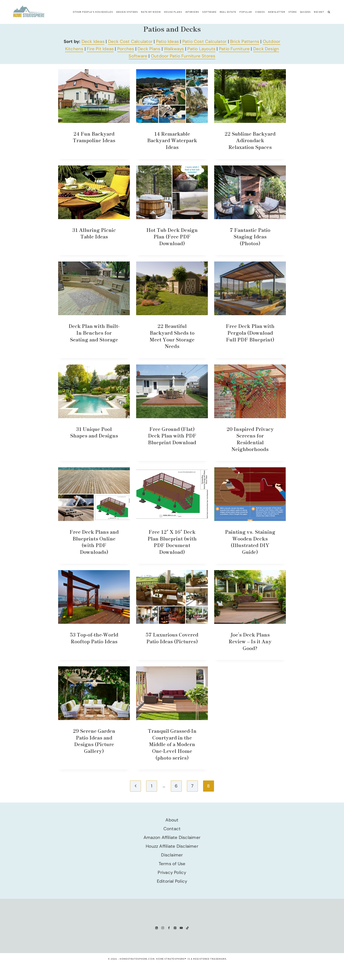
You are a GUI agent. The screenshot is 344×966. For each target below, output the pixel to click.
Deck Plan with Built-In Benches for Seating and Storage (93, 332)
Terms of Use (172, 864)
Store (292, 12)
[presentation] (94, 96)
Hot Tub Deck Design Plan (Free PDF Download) (172, 236)
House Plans (173, 12)
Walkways (174, 49)
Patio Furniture (234, 49)
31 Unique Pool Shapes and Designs (94, 432)
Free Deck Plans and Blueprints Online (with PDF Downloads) (94, 541)
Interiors (192, 12)
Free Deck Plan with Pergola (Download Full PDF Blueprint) (250, 332)
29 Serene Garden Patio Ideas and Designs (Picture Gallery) (94, 740)
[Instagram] (163, 928)
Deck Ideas (93, 41)
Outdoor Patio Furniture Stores (183, 56)
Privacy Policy (172, 872)
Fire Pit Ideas (100, 49)
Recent (319, 12)
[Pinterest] (175, 928)
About (171, 820)
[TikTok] (187, 928)
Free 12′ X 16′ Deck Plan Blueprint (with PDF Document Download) (172, 541)
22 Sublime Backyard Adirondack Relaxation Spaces (250, 140)
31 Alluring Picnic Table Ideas (94, 233)
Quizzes (305, 12)
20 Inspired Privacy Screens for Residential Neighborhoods (250, 438)
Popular (245, 12)
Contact (172, 829)
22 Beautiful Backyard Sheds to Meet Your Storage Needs (172, 335)
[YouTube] (181, 928)
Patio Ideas (167, 41)
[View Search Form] (329, 12)
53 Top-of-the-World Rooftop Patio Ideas (94, 638)
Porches (125, 49)
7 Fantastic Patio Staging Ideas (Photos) (250, 236)
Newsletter (276, 12)
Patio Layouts (201, 49)
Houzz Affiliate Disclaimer (172, 846)
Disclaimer (172, 855)
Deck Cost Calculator (130, 41)
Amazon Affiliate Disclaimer (172, 837)
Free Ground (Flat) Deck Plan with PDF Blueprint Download (172, 435)
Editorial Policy (172, 881)
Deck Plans (149, 49)
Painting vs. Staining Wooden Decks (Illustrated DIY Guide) (250, 541)
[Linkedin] (156, 928)
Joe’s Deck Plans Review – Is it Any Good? (250, 641)
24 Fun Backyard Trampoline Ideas (94, 137)
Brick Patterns (244, 41)
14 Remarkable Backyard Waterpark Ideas (172, 140)
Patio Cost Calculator (204, 41)
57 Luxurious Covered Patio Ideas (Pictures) (172, 638)
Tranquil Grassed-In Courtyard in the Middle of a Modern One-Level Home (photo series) (172, 744)
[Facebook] (169, 928)
